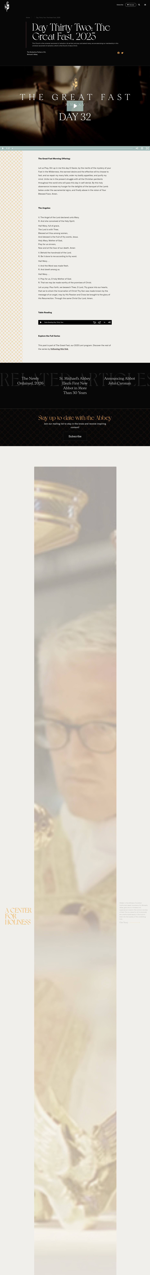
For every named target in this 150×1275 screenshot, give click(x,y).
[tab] (29, 871)
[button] (145, 5)
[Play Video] (2, 148)
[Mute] (136, 148)
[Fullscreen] (147, 148)
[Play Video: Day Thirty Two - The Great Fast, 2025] (75, 106)
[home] (7, 7)
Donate (131, 5)
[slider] (72, 148)
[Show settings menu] (142, 148)
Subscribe (75, 436)
